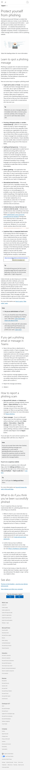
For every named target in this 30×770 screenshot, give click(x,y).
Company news (5, 736)
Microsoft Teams (5, 693)
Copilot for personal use (6, 617)
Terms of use (20, 762)
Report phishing (10, 414)
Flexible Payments (5, 648)
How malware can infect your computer (12, 589)
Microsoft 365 (4, 688)
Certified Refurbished (6, 643)
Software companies (6, 721)
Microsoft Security (5, 683)
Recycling (15, 764)
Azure (3, 706)
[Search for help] (5, 2)
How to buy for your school (7, 665)
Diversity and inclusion (6, 744)
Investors (3, 741)
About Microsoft (5, 733)
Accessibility (4, 746)
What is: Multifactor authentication (17, 548)
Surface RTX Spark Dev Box (7, 612)
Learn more (18, 329)
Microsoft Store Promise (6, 645)
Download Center (5, 632)
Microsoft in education (6, 655)
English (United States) (8, 753)
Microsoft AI (4, 680)
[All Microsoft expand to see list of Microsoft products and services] (2, 2)
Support (3, 5)
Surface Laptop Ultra (6, 610)
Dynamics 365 (4, 685)
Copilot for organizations (7, 615)
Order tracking (5, 640)
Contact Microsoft (9, 762)
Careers (3, 731)
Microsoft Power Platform (7, 691)
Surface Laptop (5, 607)
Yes (10, 597)
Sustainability (4, 749)
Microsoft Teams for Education (8, 660)
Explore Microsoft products (7, 620)
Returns (3, 637)
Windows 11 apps (5, 622)
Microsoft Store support (6, 635)
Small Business (5, 698)
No (19, 597)
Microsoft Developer (6, 708)
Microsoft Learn (5, 711)
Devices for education (6, 658)
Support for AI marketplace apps (8, 713)
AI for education (5, 673)
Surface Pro (4, 605)
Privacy (15, 762)
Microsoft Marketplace (6, 718)
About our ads (21, 764)
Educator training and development (9, 668)
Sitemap (3, 762)
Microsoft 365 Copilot (6, 696)
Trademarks (4, 764)
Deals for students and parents (8, 670)
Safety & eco (10, 764)
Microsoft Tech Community (7, 716)
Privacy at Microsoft (6, 738)
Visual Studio (4, 723)
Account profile (5, 630)
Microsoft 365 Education (6, 663)
